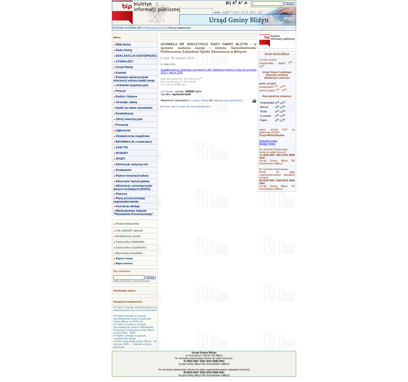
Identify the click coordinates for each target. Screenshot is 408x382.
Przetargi (122, 124)
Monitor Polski (267, 143)
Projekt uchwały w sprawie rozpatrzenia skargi (129, 337)
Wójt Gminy (123, 44)
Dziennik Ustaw (268, 140)
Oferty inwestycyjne (129, 119)
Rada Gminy (124, 50)
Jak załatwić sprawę (129, 230)
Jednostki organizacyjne (132, 85)
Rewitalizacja (124, 113)
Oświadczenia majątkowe (133, 136)
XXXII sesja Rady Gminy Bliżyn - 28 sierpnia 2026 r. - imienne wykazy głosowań (135, 344)
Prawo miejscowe (127, 223)
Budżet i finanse (126, 96)
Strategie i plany (126, 102)
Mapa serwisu (124, 263)
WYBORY (122, 153)
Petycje (121, 91)
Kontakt (121, 72)
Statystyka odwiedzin (130, 242)
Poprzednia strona (154, 27)
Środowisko (124, 170)
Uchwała (168, 91)
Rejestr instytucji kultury (132, 175)
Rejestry (121, 193)
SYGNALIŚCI (124, 61)
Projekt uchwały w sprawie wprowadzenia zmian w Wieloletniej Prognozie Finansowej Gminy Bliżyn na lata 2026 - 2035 (133, 328)
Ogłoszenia (123, 130)
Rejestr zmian (124, 258)
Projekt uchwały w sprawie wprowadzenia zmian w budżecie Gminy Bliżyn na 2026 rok (132, 318)
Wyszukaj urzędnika (129, 253)
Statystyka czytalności (131, 247)
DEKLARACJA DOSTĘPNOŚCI (136, 55)
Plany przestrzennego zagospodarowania (129, 200)
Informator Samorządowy (133, 181)
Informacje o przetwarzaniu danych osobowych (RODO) (132, 187)
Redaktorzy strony (128, 236)
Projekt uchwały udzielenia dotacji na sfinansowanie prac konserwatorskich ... (135, 310)
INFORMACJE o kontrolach (134, 141)
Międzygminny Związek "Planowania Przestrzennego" (133, 212)
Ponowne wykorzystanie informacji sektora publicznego (134, 79)
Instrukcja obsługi (128, 206)
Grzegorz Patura (198, 100)
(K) (228, 3)
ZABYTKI (122, 147)
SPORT (120, 158)
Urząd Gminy (124, 67)
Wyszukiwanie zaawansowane (132, 281)
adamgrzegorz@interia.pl (228, 100)
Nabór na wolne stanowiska (134, 108)
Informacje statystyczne (132, 164)
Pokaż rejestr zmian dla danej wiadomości (187, 106)
